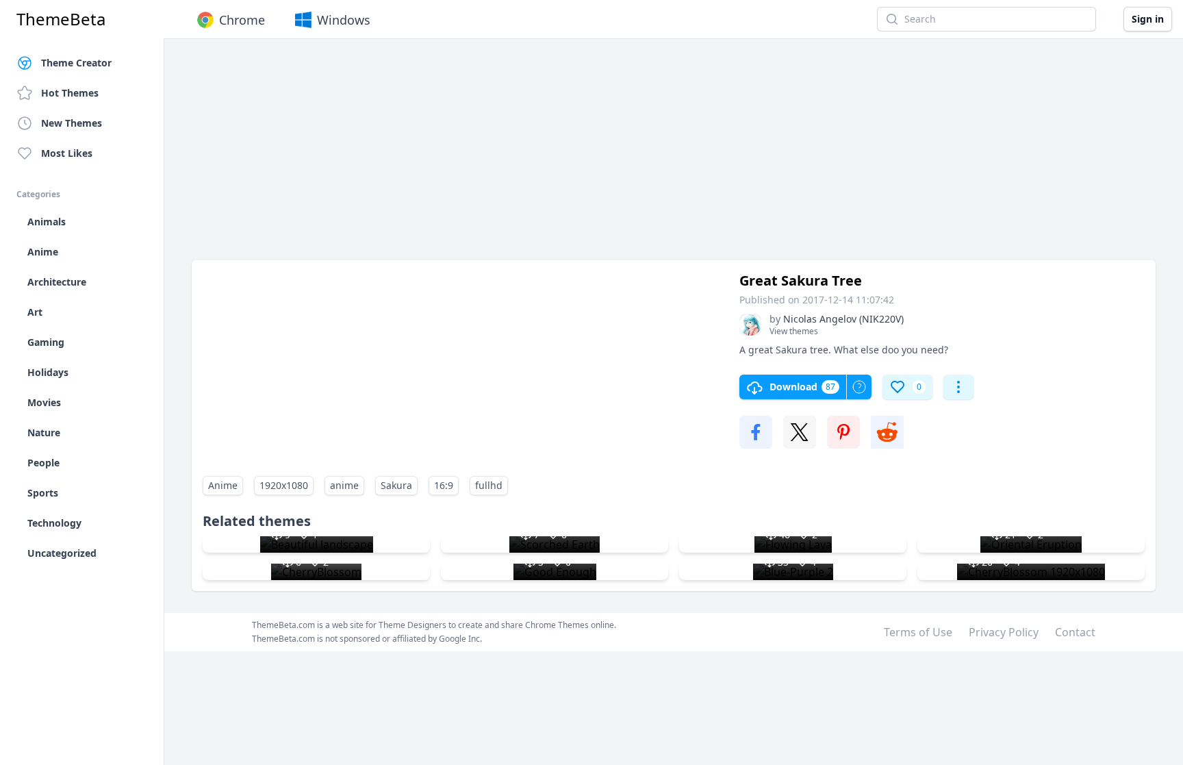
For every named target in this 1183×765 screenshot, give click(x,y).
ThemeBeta (60, 19)
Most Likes (66, 153)
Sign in (1148, 18)
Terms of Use (918, 632)
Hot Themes (70, 92)
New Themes (71, 122)
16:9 (443, 485)
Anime (223, 485)
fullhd (489, 485)
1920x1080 (283, 485)
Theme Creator (76, 62)
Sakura (396, 485)
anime (344, 485)
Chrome (242, 20)
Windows (343, 20)
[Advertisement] (602, 156)
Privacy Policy (1004, 632)
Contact (1075, 632)
